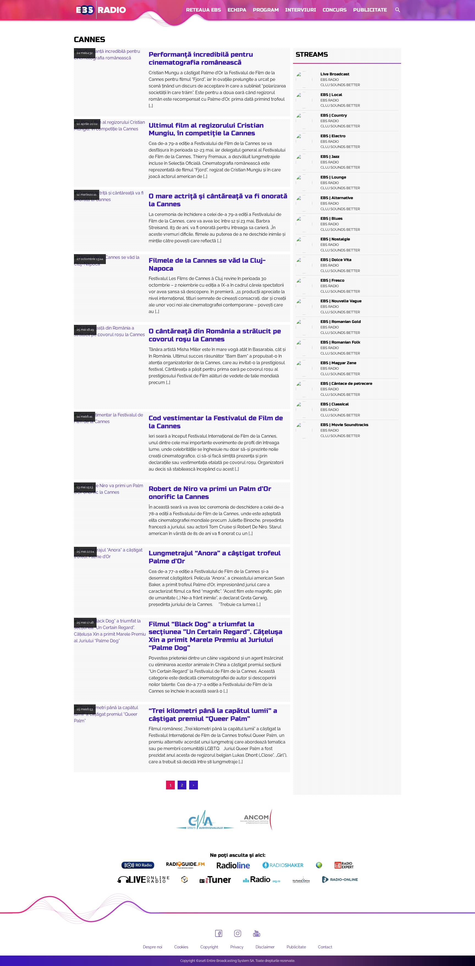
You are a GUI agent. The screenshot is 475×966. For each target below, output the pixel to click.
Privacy (237, 947)
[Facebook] (218, 933)
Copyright (209, 947)
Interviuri (300, 10)
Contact (325, 947)
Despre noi (152, 947)
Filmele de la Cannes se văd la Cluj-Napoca (207, 265)
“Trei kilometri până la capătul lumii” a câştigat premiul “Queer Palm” (213, 715)
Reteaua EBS (203, 10)
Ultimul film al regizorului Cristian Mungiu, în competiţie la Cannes (206, 130)
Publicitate (370, 10)
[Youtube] (256, 933)
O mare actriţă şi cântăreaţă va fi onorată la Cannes (218, 200)
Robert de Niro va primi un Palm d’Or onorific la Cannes (210, 493)
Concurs (335, 10)
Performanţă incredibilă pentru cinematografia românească (201, 59)
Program (266, 10)
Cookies (181, 947)
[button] (397, 10)
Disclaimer (265, 947)
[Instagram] (237, 933)
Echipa (237, 10)
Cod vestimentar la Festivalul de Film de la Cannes (216, 422)
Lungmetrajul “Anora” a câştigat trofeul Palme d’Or (215, 557)
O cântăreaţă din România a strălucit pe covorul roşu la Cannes (215, 335)
